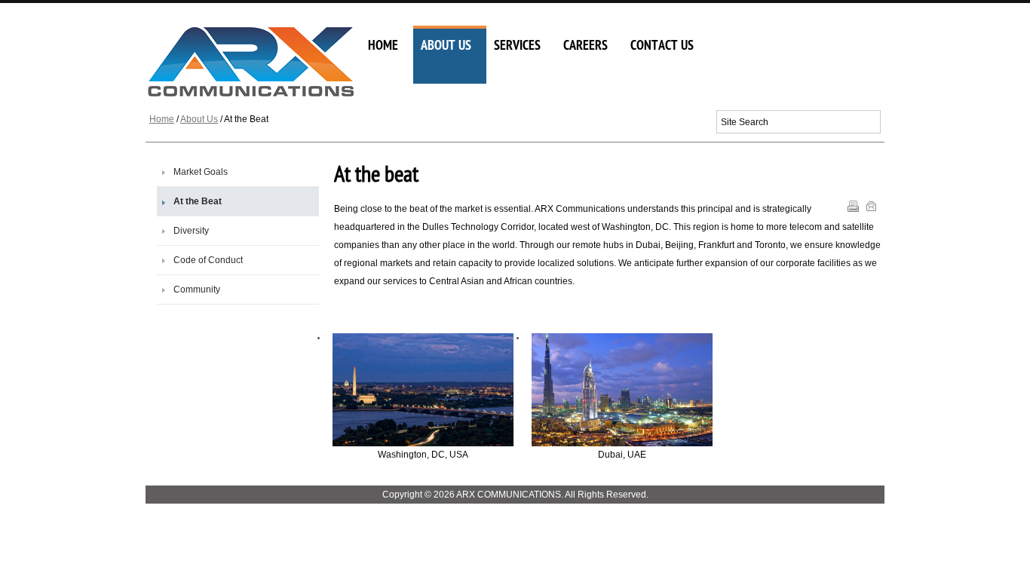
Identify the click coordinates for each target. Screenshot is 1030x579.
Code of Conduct (208, 260)
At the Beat (197, 201)
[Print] (855, 209)
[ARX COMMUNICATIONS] (253, 62)
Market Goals (200, 172)
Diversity (191, 230)
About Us (199, 119)
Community (196, 289)
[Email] (873, 209)
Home (161, 119)
